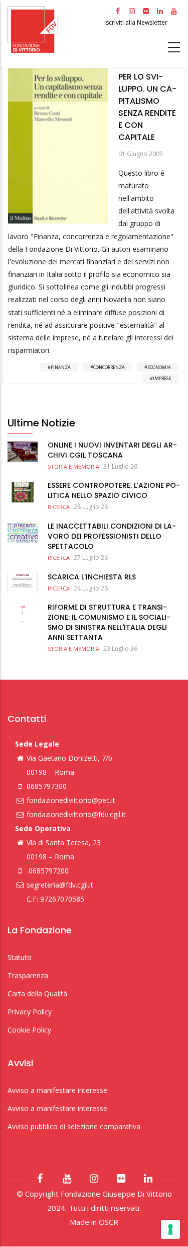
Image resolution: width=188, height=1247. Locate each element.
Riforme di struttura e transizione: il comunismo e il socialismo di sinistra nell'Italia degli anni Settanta (109, 622)
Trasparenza (28, 975)
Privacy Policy (30, 1011)
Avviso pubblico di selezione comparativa (74, 1126)
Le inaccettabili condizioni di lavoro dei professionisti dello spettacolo (112, 536)
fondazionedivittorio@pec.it (71, 800)
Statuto (20, 957)
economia (159, 367)
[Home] (55, 29)
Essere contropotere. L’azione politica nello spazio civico (114, 490)
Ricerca (59, 506)
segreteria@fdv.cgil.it (60, 885)
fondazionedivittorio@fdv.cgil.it (76, 814)
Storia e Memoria (73, 466)
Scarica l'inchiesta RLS (92, 577)
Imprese (162, 378)
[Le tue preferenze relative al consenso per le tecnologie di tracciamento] (170, 1229)
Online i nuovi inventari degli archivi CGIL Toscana (112, 450)
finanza (61, 367)
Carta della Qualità (37, 993)
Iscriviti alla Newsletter (136, 22)
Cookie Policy (29, 1030)
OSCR (108, 1222)
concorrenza (109, 367)
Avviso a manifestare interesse (57, 1090)
